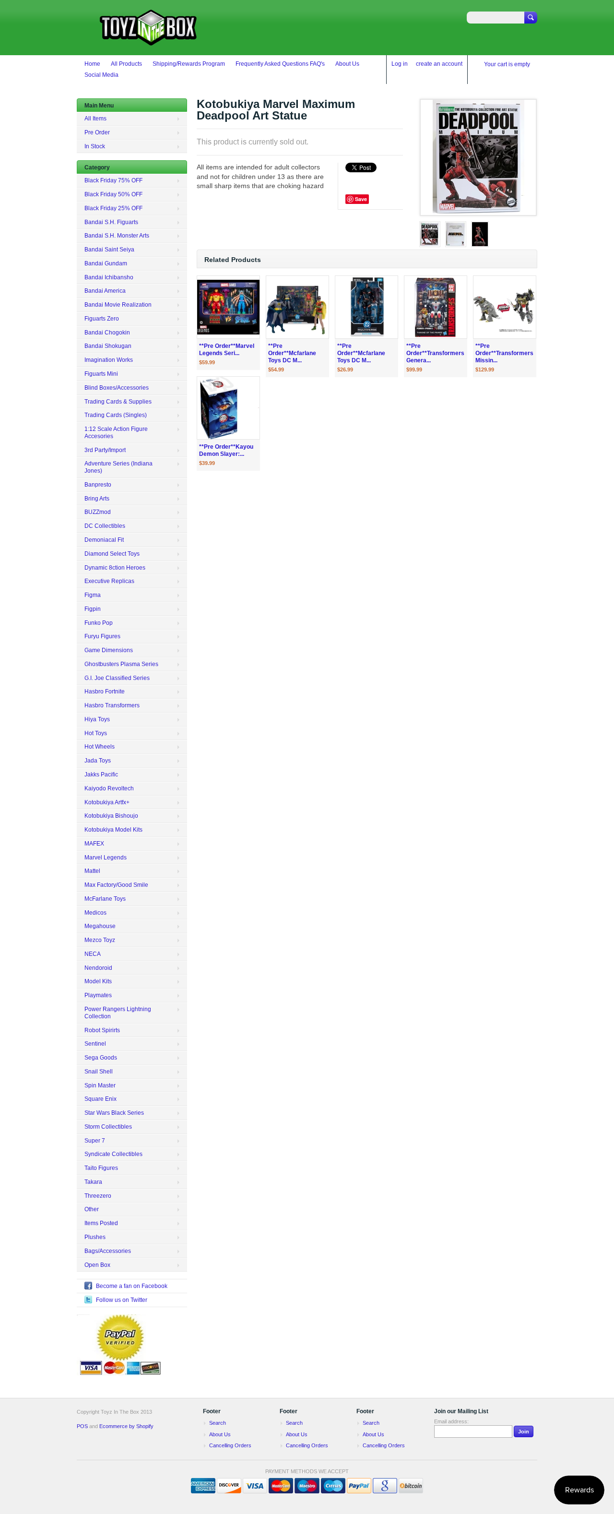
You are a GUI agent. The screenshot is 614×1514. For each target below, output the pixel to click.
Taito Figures (101, 1168)
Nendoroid (98, 968)
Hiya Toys (97, 719)
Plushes (95, 1237)
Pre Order (97, 132)
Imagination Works (108, 360)
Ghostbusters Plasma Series (121, 664)
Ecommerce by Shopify (126, 1426)
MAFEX (94, 843)
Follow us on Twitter (121, 1300)
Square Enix (100, 1099)
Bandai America (105, 290)
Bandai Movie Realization (118, 304)
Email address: (451, 1421)
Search (217, 1423)
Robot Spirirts (102, 1030)
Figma (92, 595)
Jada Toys (97, 760)
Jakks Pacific (101, 774)
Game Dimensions (108, 650)
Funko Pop (98, 623)
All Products (126, 63)
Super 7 (94, 1140)
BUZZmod (97, 512)
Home (92, 63)
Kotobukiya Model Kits (113, 829)
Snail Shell (98, 1071)
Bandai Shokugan (107, 346)
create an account (439, 63)
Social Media (101, 75)
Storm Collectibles (108, 1126)
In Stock (94, 146)
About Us (347, 63)
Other (91, 1209)
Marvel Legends (105, 857)
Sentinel (95, 1043)
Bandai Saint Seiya (109, 249)
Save (361, 199)
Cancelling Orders (230, 1445)
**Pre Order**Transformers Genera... (435, 353)
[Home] (149, 41)
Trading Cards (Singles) (115, 415)
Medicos (95, 912)
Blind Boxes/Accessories (116, 387)
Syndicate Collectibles (113, 1154)
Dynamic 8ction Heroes (114, 567)
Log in (399, 63)
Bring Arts (96, 498)
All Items (95, 118)
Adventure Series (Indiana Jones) (118, 467)
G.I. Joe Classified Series (117, 678)
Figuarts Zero (101, 318)
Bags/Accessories (107, 1251)
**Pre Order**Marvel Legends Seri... (226, 350)
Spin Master (100, 1085)
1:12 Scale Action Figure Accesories (116, 433)
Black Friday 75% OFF (113, 180)
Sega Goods (100, 1057)
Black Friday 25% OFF (113, 208)
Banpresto (97, 484)
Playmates (98, 995)
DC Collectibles (104, 526)
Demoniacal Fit (104, 539)
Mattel (92, 871)
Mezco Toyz (99, 940)
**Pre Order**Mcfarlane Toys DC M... (292, 353)
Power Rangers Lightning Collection (117, 1013)
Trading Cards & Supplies (118, 401)
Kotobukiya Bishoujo (111, 815)
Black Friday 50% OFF (113, 194)
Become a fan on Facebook (131, 1286)
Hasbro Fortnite (104, 691)
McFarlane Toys (105, 898)
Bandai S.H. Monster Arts (116, 235)
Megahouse (100, 926)
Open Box (97, 1265)
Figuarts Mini (101, 373)
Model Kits (98, 981)
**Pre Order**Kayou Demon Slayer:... (226, 450)
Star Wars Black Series (114, 1112)
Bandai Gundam (105, 263)
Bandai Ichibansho (108, 277)
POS (82, 1426)
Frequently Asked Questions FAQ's (280, 63)
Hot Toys (95, 733)
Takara (93, 1182)
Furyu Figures (102, 636)
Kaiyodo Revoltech (109, 788)
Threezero (97, 1195)
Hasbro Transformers (112, 705)
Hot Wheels (99, 746)
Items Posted (101, 1223)
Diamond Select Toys (112, 553)
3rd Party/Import (105, 450)
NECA (92, 954)
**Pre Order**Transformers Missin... (504, 353)
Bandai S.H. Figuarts (111, 222)
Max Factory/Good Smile (116, 885)
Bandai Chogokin (107, 332)
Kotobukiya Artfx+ (107, 802)
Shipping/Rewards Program (189, 63)
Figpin (92, 609)
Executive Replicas (109, 581)
